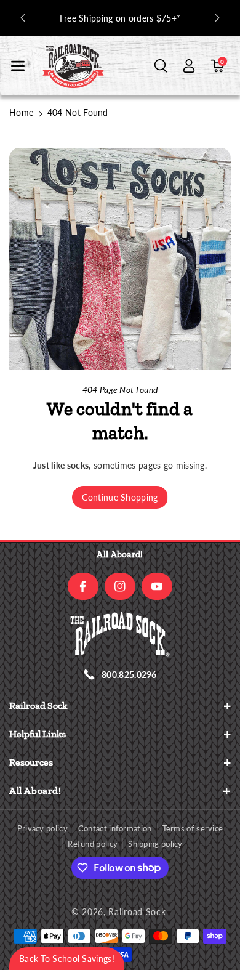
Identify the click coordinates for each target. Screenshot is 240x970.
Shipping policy (155, 844)
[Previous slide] (22, 17)
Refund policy (93, 844)
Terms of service (192, 828)
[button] (17, 66)
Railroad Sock (137, 912)
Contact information (115, 828)
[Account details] (188, 65)
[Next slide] (217, 17)
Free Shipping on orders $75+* (120, 18)
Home (21, 112)
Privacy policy (42, 828)
